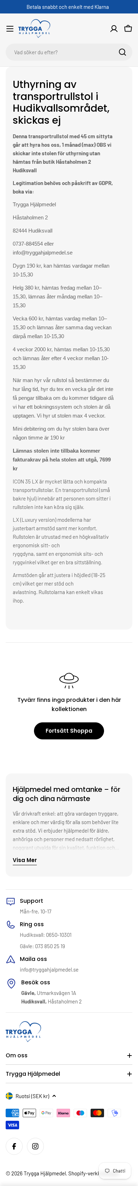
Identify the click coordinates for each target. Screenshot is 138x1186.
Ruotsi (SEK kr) (32, 1096)
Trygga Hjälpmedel (45, 1173)
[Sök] (122, 52)
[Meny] (10, 28)
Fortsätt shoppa (69, 730)
